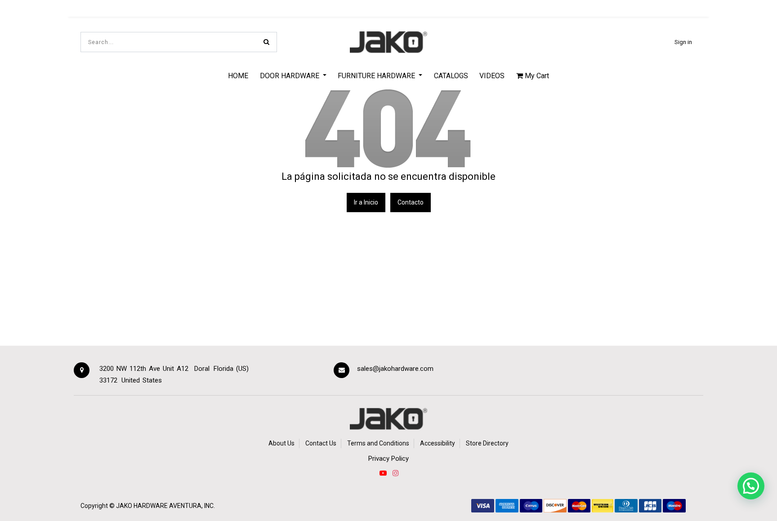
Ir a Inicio (366, 202)
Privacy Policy (388, 458)
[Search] (266, 42)
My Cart (536, 75)
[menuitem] (238, 75)
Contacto (410, 202)
